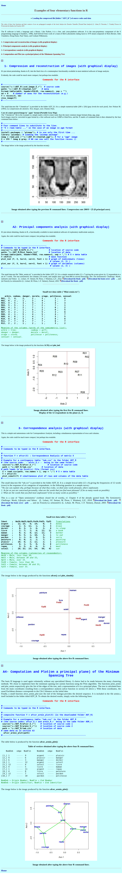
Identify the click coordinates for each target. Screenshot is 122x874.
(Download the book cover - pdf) (102, 279)
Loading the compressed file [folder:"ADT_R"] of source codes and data (62, 18)
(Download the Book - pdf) (75, 279)
